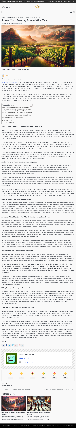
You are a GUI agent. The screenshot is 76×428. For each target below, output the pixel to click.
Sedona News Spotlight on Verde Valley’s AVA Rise (15, 107)
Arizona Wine (9, 385)
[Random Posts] (71, 12)
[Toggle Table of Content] (30, 105)
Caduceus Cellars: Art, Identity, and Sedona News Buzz (19, 110)
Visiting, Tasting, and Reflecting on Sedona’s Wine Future (19, 115)
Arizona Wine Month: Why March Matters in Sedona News (17, 112)
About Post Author (8, 120)
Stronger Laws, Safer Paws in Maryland (16, 1)
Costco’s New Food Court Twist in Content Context (40, 1)
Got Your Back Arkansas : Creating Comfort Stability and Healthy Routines (29, 425)
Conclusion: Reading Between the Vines (13, 117)
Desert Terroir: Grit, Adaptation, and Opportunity (17, 114)
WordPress (70, 425)
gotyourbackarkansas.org (9, 82)
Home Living (4, 383)
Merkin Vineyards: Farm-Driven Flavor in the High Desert (18, 109)
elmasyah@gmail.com (28, 362)
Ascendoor (58, 425)
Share (4, 119)
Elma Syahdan (18, 23)
